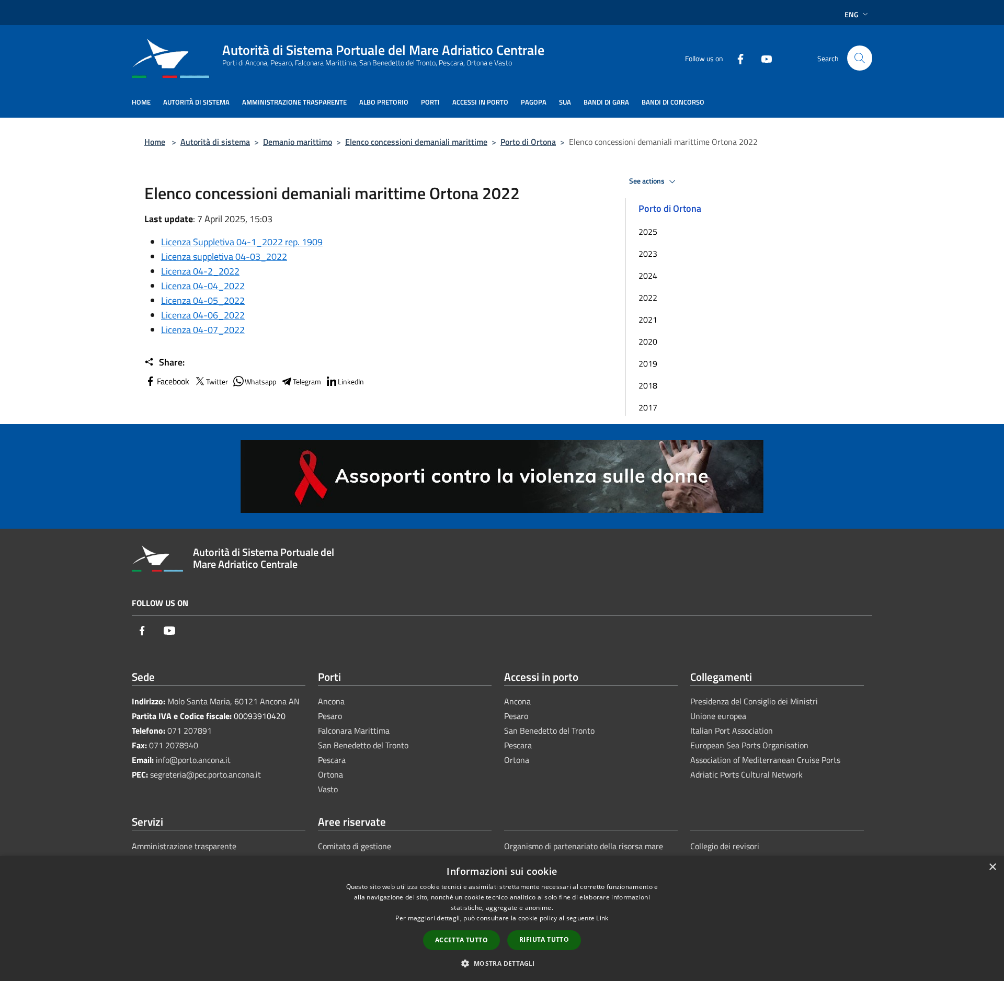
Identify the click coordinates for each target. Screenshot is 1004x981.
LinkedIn (351, 381)
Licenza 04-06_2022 (203, 315)
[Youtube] (762, 58)
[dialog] (502, 918)
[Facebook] (736, 58)
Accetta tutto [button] (461, 940)
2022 (647, 297)
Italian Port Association (731, 730)
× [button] (992, 867)
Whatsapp (260, 381)
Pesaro (330, 716)
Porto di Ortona (528, 141)
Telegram (307, 381)
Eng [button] (852, 14)
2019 (647, 363)
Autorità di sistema (215, 141)
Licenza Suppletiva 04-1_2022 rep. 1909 (242, 242)
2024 (647, 275)
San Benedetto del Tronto (363, 745)
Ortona (330, 774)
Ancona (331, 701)
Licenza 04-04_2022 (203, 286)
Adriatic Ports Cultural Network (746, 774)
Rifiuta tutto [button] (544, 939)
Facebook (173, 381)
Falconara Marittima (354, 730)
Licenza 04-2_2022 (200, 271)
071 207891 (189, 730)
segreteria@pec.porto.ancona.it (205, 774)
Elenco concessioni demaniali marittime (416, 141)
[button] (501, 963)
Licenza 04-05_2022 (203, 300)
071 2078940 (173, 745)
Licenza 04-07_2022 (203, 330)
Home (154, 141)
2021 (647, 319)
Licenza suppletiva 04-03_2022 (224, 256)
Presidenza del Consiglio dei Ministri (754, 701)
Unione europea (718, 716)
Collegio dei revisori (724, 846)
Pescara (332, 760)
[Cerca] (859, 58)
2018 (647, 385)
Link (602, 918)
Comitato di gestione (354, 846)
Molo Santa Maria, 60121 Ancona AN (233, 701)
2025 (647, 231)
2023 (647, 253)
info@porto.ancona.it (193, 760)
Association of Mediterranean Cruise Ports (765, 760)
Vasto (328, 789)
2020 (647, 341)
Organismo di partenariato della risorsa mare (583, 846)
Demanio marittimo (297, 141)
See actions (647, 181)
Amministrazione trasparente (184, 846)
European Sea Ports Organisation (749, 745)
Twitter (217, 381)
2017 (647, 407)
